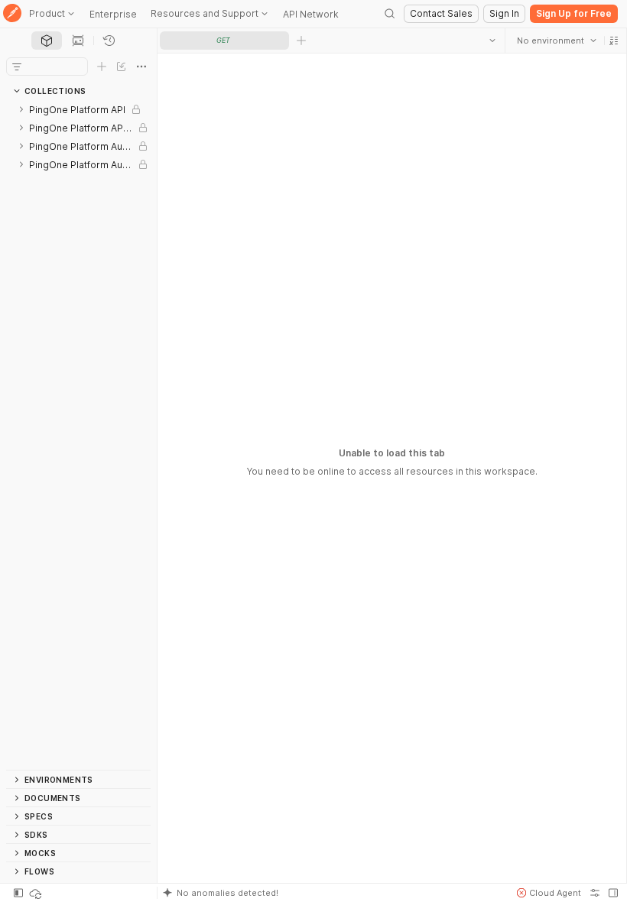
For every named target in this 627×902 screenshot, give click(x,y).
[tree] (78, 435)
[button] (613, 40)
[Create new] (102, 66)
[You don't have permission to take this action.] (301, 40)
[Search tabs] (491, 40)
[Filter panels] (17, 66)
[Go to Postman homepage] (12, 14)
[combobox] (555, 40)
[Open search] (390, 14)
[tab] (46, 40)
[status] (37, 892)
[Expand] (21, 109)
